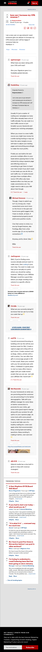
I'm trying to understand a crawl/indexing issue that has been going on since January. (21, 561)
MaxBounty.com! (13, 295)
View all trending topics (14, 580)
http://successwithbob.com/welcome (19, 446)
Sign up (34, 3)
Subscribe (31, 24)
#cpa (7, 49)
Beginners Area (25, 548)
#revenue (22, 49)
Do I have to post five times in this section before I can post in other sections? (21, 544)
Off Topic (32, 491)
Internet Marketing (26, 509)
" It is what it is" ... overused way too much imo (22, 524)
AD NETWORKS (10, 24)
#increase (14, 49)
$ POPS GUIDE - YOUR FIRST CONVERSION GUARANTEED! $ (21, 328)
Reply (10, 576)
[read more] (18, 499)
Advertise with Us (32, 9)
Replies (11, 501)
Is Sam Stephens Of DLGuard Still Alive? (21, 487)
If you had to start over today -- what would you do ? (21, 505)
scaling (25, 264)
